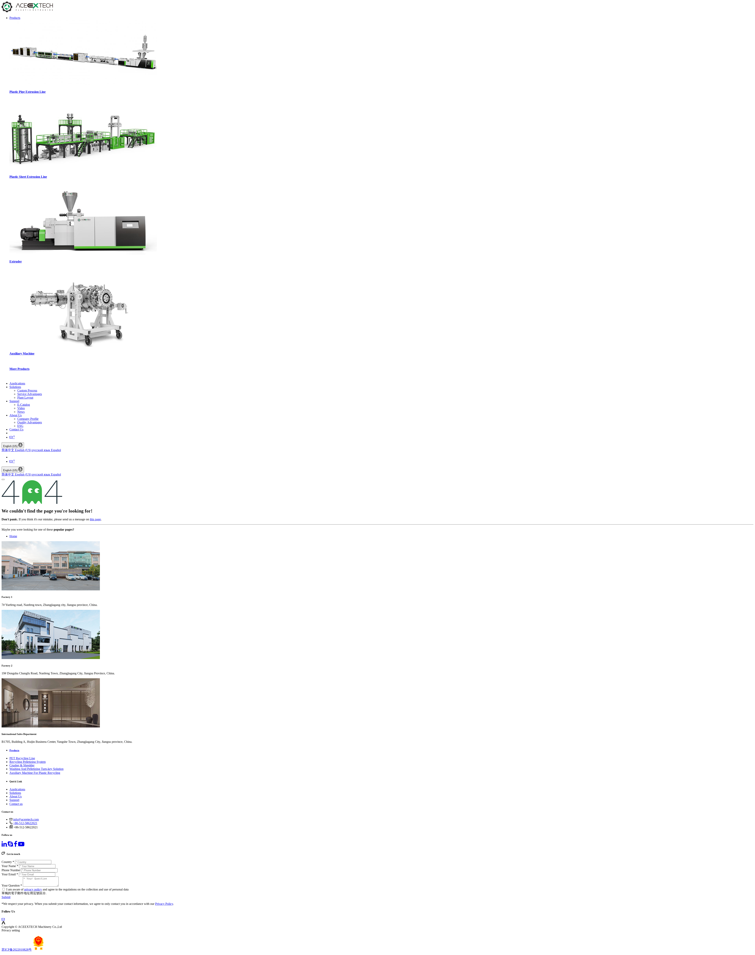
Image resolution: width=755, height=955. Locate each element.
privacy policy (33, 889)
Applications (17, 789)
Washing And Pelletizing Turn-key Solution (36, 769)
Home (13, 536)
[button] (3, 923)
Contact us (16, 804)
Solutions (15, 793)
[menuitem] (17, 383)
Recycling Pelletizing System (27, 761)
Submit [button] (6, 897)
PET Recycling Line (22, 758)
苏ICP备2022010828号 (17, 949)
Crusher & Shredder (21, 765)
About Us (15, 796)
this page (95, 519)
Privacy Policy (164, 903)
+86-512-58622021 (25, 823)
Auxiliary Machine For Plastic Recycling (34, 772)
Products (14, 750)
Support (14, 800)
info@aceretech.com (26, 819)
